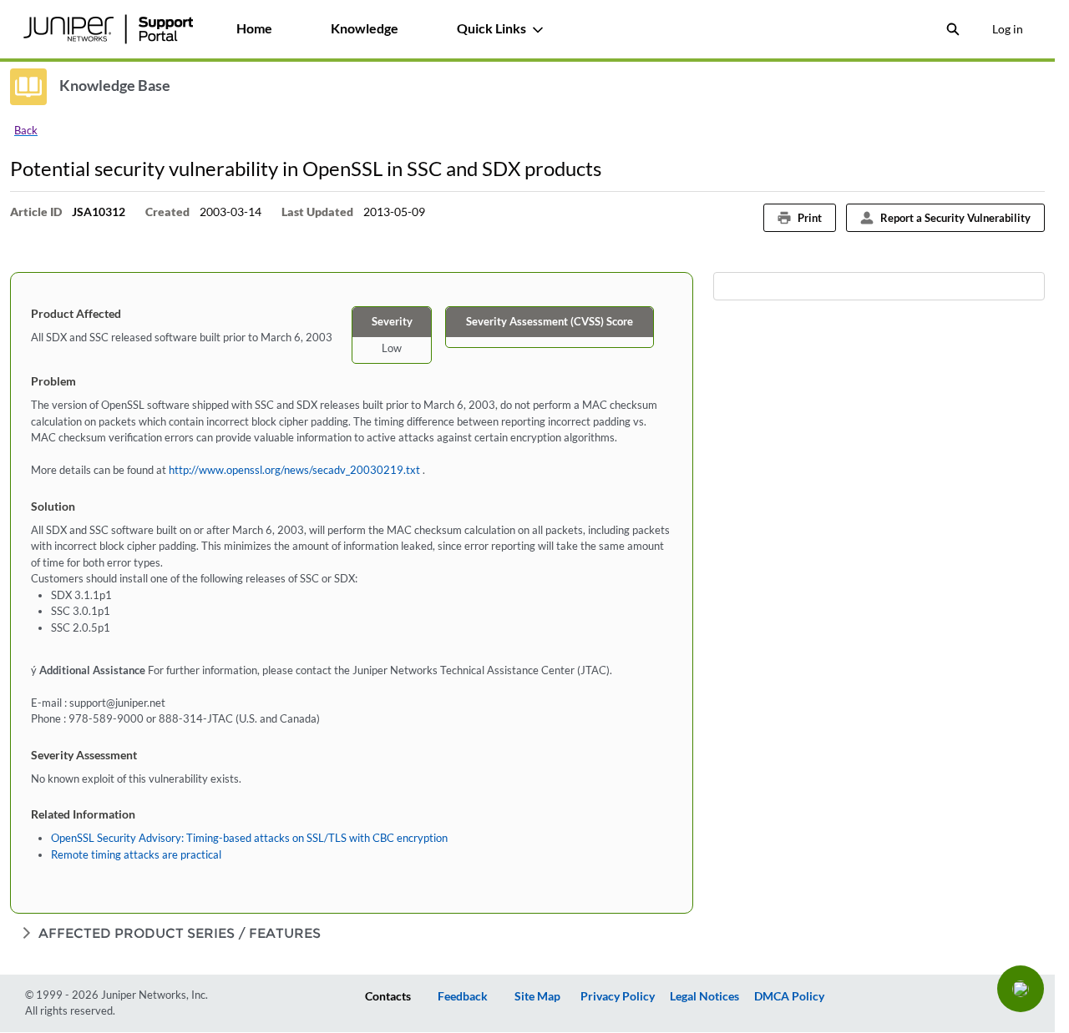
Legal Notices (704, 996)
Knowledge (364, 28)
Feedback (463, 996)
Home (254, 28)
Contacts (388, 996)
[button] (1020, 988)
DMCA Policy (789, 996)
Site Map (537, 996)
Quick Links (491, 28)
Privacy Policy (617, 996)
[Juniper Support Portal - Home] (108, 29)
